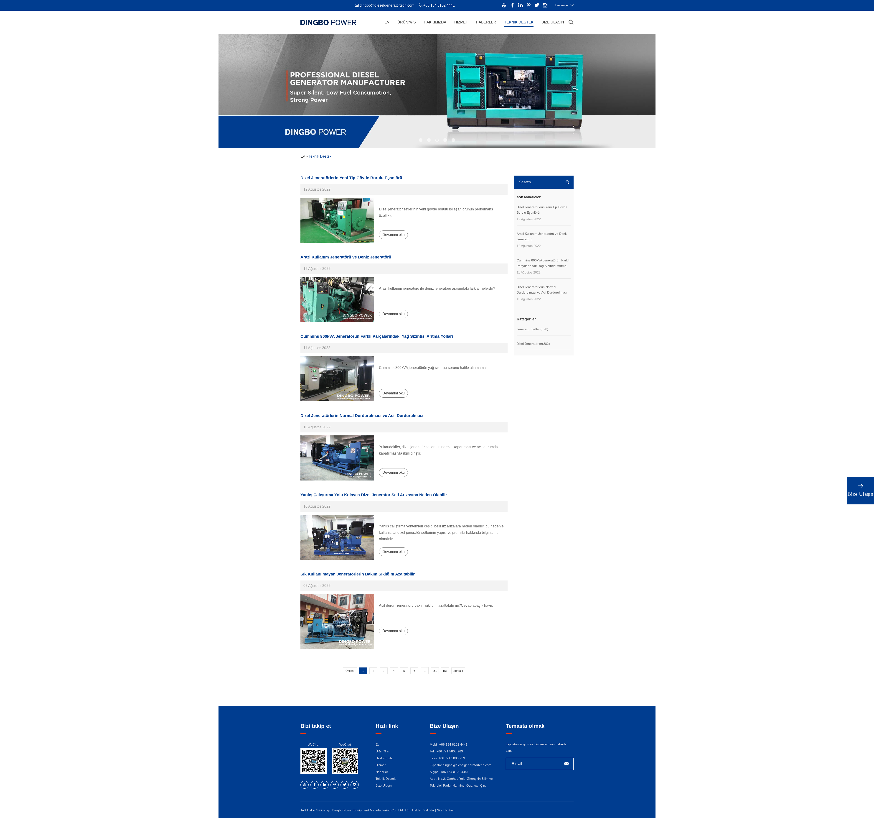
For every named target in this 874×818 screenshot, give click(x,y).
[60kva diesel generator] (337, 537)
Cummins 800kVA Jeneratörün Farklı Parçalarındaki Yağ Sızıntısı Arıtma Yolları (376, 336)
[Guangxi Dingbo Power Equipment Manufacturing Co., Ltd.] (328, 22)
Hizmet (461, 22)
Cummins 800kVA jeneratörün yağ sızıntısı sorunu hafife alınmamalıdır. (435, 368)
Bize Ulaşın (552, 22)
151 (445, 670)
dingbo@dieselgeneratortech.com (387, 5)
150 (434, 670)
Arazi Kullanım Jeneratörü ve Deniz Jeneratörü (345, 257)
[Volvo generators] (337, 299)
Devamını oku (393, 235)
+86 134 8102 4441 (454, 772)
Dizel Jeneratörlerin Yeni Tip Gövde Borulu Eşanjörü (351, 178)
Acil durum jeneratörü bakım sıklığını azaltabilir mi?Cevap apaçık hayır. (436, 605)
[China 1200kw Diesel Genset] (337, 378)
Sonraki (458, 670)
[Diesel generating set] (337, 220)
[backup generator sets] (337, 458)
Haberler (486, 22)
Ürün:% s (406, 22)
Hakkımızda (435, 22)
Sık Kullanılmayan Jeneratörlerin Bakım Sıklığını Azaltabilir (357, 574)
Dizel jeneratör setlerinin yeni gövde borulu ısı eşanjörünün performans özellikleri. (436, 212)
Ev (386, 22)
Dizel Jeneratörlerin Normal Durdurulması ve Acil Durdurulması (361, 415)
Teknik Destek (519, 22)
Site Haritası (446, 810)
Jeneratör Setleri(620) (532, 329)
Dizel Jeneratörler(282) (533, 343)
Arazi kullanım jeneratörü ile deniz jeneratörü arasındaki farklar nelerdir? (437, 288)
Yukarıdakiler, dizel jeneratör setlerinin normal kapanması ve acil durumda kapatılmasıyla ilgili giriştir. (438, 450)
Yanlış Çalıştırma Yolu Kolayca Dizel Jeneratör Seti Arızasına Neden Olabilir (373, 495)
